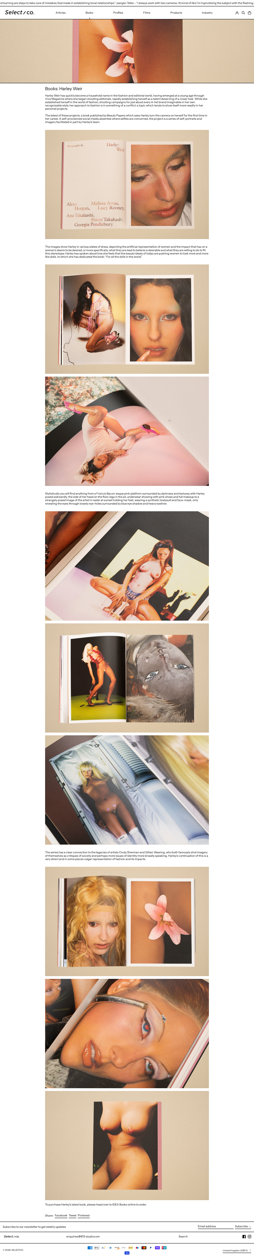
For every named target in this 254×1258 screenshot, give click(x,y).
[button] (249, 13)
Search (183, 1236)
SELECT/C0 (17, 1250)
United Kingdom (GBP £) (235, 1250)
